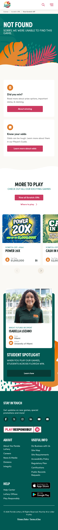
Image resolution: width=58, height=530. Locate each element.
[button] (41, 271)
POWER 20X (12, 250)
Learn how (29, 373)
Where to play (27, 204)
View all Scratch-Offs (29, 197)
